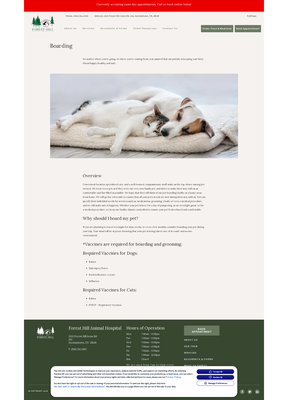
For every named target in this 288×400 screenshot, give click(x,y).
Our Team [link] (191, 346)
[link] (43, 23)
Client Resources (145, 28)
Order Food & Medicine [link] (217, 28)
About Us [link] (191, 340)
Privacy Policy (173, 377)
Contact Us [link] (170, 28)
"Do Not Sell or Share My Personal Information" (79, 386)
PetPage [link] (251, 16)
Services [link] (88, 28)
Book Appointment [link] (248, 28)
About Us (70, 28)
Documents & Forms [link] (113, 28)
